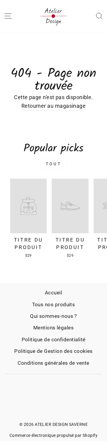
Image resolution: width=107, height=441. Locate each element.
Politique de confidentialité (54, 339)
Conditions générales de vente (53, 363)
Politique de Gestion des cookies (53, 351)
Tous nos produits (53, 304)
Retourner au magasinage (53, 106)
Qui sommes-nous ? (53, 316)
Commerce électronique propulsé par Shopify (53, 435)
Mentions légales (53, 328)
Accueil (53, 293)
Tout (53, 163)
